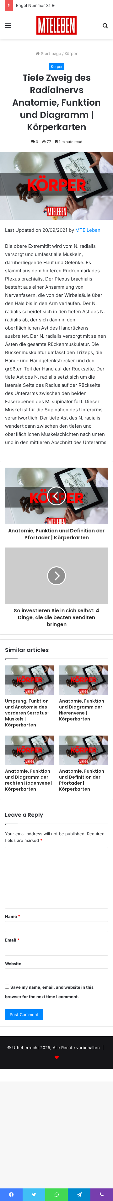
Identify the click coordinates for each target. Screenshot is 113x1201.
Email (12, 939)
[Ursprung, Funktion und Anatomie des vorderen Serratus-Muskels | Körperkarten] (29, 680)
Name (12, 916)
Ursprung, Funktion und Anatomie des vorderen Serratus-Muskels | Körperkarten (27, 713)
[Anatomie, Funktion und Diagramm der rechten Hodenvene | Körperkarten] (29, 750)
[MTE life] (56, 25)
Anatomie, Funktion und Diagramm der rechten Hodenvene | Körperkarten (28, 780)
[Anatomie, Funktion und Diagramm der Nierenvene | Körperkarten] (83, 680)
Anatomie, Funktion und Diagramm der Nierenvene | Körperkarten (81, 710)
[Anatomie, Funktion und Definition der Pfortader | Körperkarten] (83, 750)
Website (13, 963)
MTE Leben (87, 230)
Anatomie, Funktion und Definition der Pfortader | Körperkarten (81, 780)
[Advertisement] (56, 98)
